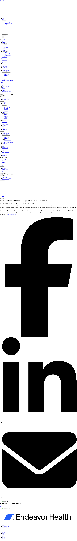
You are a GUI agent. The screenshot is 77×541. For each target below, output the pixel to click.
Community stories (4, 143)
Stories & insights (4, 155)
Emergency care (4, 57)
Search (1, 94)
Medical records (4, 66)
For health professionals (5, 526)
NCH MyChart (6, 24)
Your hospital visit (4, 60)
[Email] (39, 497)
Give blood (5, 79)
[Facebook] (39, 336)
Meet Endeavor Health (5, 84)
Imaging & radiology (7, 53)
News (3, 87)
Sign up (1, 506)
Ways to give (4, 139)
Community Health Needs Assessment (7, 80)
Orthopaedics (6, 46)
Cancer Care (5, 44)
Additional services (4, 51)
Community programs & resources (9, 73)
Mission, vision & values (5, 89)
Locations (3, 17)
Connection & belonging (5, 86)
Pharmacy (5, 52)
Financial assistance (5, 61)
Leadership (3, 90)
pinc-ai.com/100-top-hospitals (12, 214)
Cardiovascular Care (7, 107)
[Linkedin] (39, 422)
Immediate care (4, 42)
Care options (3, 39)
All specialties (6, 47)
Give (3, 19)
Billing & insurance (5, 65)
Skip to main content (3, 0)
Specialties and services (5, 99)
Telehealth (3, 48)
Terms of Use (4, 532)
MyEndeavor (6, 21)
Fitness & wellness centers (7, 55)
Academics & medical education (6, 91)
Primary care (4, 41)
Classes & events (4, 67)
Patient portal (4, 20)
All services (5, 56)
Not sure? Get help (4, 171)
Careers (3, 18)
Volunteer (5, 78)
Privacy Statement (4, 533)
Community (3, 132)
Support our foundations (7, 77)
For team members (4, 527)
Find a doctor (4, 16)
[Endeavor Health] (38, 32)
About (3, 36)
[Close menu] (0, 39)
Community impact (5, 71)
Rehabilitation (6, 54)
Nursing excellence (5, 85)
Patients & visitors (3, 58)
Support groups (4, 123)
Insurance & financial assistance (6, 98)
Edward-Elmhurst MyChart (8, 23)
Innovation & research (5, 148)
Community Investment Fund (6, 70)
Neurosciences (6, 45)
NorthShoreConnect (7, 22)
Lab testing (5, 115)
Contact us (3, 88)
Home (3, 196)
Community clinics (6, 74)
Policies (3, 63)
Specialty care (4, 43)
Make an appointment (5, 49)
